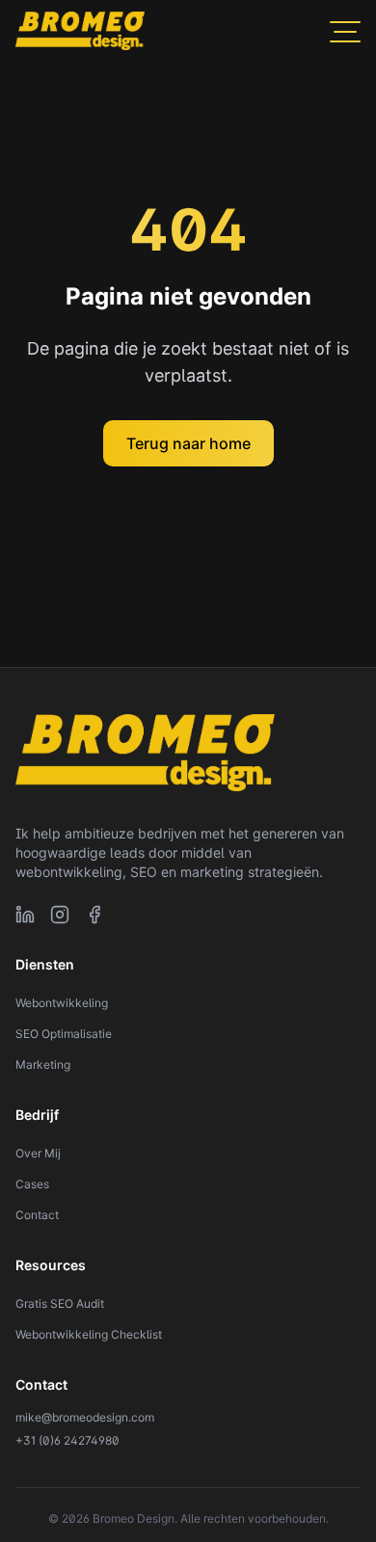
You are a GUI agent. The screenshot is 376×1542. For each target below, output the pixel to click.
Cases (32, 1184)
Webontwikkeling (61, 1003)
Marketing (42, 1064)
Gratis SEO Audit (59, 1303)
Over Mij (38, 1153)
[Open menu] (345, 30)
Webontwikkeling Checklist (88, 1334)
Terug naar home (188, 443)
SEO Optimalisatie (63, 1033)
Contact (37, 1215)
